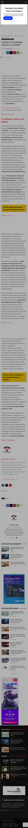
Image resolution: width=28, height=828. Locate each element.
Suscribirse (8, 18)
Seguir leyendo (14, 21)
